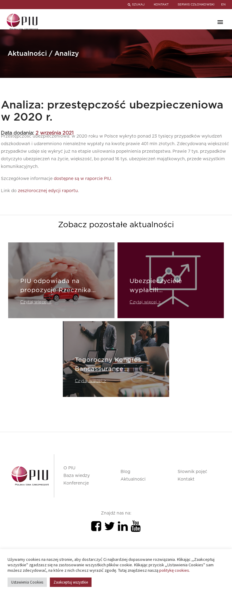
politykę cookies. (174, 570)
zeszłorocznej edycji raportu (48, 191)
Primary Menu (220, 22)
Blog (125, 472)
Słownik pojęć (192, 472)
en (223, 4)
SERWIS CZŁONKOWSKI (196, 4)
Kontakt (186, 479)
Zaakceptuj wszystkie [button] (70, 582)
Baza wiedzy (76, 476)
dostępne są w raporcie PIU (82, 179)
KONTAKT (161, 4)
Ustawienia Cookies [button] (27, 582)
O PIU (69, 468)
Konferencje (76, 483)
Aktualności (133, 479)
